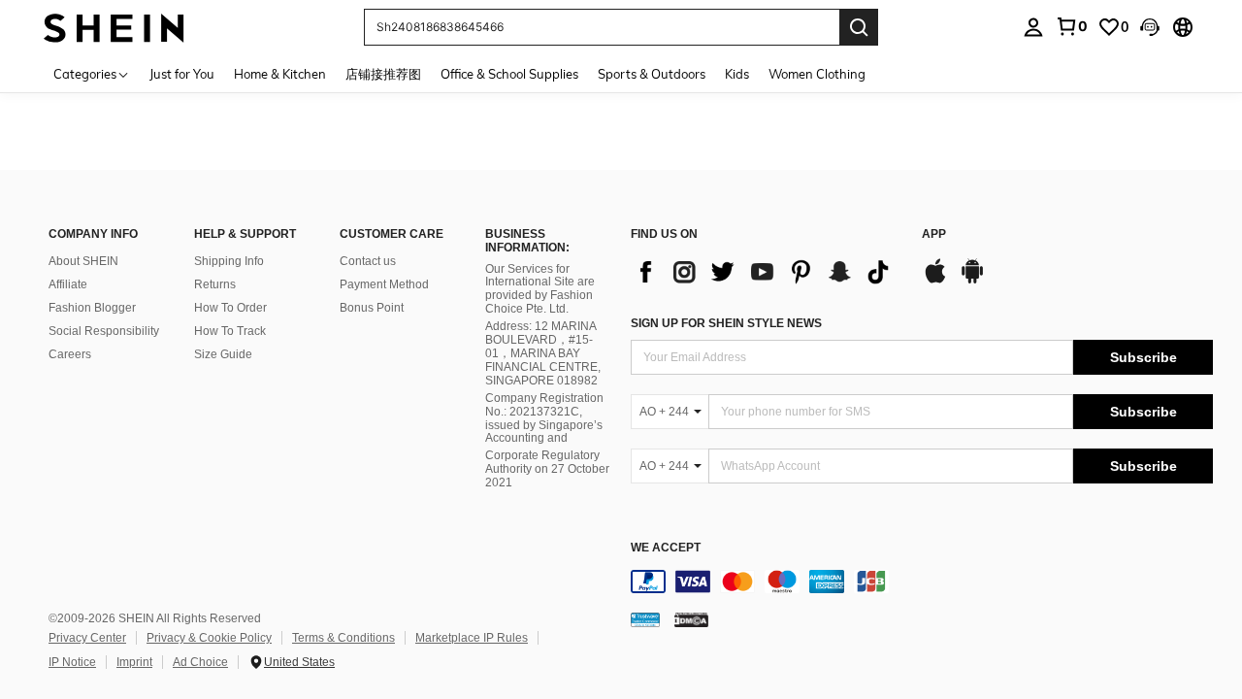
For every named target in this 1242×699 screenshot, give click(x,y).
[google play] (972, 280)
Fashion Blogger (92, 308)
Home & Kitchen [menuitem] (280, 74)
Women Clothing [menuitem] (817, 74)
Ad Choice (200, 662)
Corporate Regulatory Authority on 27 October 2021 (547, 469)
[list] (766, 271)
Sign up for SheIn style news (726, 323)
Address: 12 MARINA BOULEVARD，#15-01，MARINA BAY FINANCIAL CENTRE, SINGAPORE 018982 (543, 353)
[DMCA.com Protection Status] (691, 619)
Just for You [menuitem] (181, 74)
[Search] (858, 27)
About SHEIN (83, 261)
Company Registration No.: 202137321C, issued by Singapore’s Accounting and (544, 418)
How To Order (230, 308)
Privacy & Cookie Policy (209, 638)
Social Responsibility (104, 331)
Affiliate (68, 284)
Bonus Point (372, 308)
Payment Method (384, 284)
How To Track (230, 331)
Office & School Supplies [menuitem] (509, 74)
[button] (1149, 27)
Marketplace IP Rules (471, 638)
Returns (215, 284)
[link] (1071, 26)
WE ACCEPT (666, 548)
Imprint (134, 662)
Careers (70, 354)
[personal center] (1033, 27)
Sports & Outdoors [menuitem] (651, 74)
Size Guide (223, 354)
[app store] (935, 280)
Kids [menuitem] (737, 74)
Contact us (368, 261)
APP (934, 234)
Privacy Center (87, 638)
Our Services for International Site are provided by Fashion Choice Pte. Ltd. (540, 289)
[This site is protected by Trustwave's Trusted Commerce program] (645, 619)
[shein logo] (114, 26)
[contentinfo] (922, 581)
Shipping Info (229, 261)
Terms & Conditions (343, 638)
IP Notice (72, 662)
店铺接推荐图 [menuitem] (383, 74)
